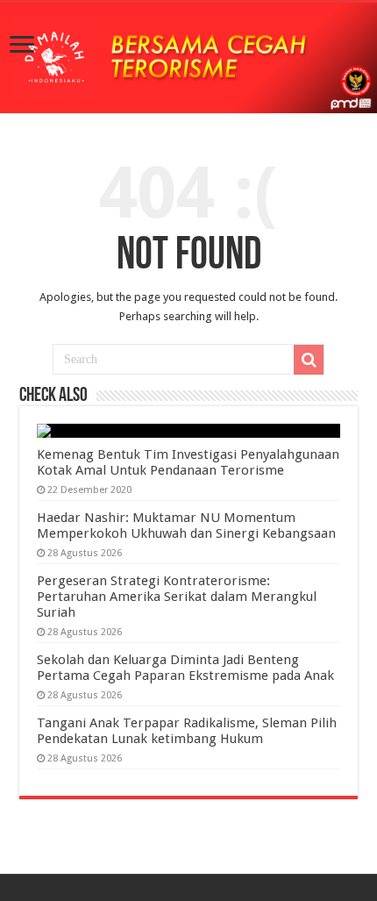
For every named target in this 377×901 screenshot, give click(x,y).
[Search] (309, 360)
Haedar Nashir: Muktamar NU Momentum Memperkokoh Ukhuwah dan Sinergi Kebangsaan (186, 525)
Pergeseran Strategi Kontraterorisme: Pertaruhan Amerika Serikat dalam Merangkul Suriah (177, 596)
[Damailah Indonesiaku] (188, 58)
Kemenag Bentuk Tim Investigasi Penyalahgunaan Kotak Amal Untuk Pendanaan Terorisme (188, 462)
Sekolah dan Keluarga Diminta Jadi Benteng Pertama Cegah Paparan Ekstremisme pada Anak (185, 667)
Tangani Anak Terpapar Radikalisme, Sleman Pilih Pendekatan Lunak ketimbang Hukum (187, 731)
